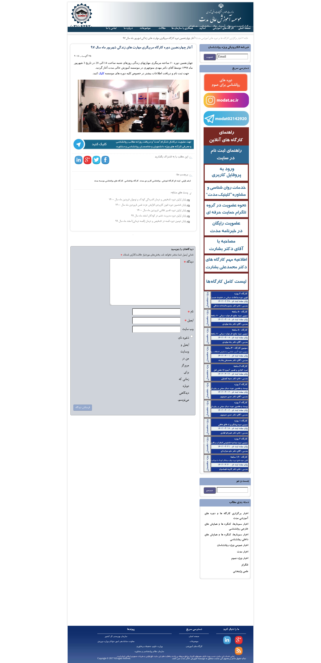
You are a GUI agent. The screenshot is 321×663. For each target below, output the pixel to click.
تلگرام (244, 565)
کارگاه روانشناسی (131, 181)
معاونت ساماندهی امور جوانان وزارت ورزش (116, 641)
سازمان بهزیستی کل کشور (116, 636)
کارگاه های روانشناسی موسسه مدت (108, 181)
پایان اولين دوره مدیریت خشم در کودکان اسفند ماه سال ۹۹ (158, 216)
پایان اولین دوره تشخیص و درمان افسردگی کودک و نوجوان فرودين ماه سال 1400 (147, 199)
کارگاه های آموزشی (223, 28)
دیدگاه (188, 262)
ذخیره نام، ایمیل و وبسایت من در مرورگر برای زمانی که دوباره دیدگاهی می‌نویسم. (183, 369)
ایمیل (188, 320)
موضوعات (194, 641)
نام (190, 312)
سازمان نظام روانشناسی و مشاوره (149, 651)
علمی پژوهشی (240, 571)
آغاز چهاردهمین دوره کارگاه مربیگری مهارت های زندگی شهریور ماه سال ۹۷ (141, 48)
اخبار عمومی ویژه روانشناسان (232, 545)
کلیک (101, 73)
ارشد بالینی (186, 181)
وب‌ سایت (187, 329)
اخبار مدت (242, 552)
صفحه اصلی (194, 636)
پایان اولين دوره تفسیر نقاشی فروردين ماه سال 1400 (161, 210)
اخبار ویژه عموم (239, 558)
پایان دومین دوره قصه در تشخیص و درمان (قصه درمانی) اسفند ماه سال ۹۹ (150, 221)
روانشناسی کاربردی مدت (150, 181)
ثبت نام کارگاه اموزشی (171, 181)
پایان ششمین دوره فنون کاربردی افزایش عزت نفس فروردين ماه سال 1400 (150, 205)
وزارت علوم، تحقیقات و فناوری (149, 646)
